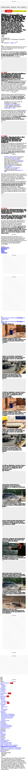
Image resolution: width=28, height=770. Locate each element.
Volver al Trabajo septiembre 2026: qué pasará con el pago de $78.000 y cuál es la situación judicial (13, 358)
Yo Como (3, 710)
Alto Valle (3, 731)
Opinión (2, 711)
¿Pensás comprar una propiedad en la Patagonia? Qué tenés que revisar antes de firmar (13, 540)
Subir (3, 755)
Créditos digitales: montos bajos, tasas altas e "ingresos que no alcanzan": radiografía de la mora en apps (14, 394)
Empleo (2, 739)
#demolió (11, 165)
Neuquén (13, 7)
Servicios (3, 692)
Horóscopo (4, 707)
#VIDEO (6, 156)
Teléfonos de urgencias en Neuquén (10, 749)
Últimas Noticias (6, 683)
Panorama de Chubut (7, 716)
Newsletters (5, 693)
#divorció (20, 160)
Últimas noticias (5, 7)
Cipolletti (2, 735)
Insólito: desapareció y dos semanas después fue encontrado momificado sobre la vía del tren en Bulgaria (13, 139)
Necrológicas (4, 741)
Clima (2, 705)
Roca (18, 7)
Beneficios (3, 751)
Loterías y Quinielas (6, 742)
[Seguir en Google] (1, 50)
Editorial (3, 713)
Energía (2, 688)
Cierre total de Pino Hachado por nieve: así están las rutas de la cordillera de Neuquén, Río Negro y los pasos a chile (13, 522)
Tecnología (4, 709)
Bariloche (23, 7)
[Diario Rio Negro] (1, 757)
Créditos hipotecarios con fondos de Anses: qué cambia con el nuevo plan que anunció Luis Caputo (14, 340)
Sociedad (3, 704)
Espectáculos (5, 701)
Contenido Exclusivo (6, 725)
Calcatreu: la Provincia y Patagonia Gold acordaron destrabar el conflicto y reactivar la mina (13, 486)
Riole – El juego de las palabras (9, 745)
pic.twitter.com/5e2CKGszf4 (12, 168)
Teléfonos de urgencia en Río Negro (10, 747)
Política (2, 684)
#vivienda (14, 159)
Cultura (2, 699)
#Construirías (14, 156)
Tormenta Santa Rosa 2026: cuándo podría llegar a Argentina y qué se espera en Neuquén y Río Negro (13, 504)
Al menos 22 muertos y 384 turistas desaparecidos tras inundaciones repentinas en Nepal (12, 376)
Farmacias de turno (6, 744)
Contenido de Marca (6, 726)
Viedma (2, 736)
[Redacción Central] (3, 35)
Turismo (2, 690)
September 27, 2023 (9, 108)
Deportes (3, 697)
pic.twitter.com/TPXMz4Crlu (12, 104)
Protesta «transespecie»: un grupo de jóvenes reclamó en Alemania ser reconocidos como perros (13, 211)
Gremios (3, 685)
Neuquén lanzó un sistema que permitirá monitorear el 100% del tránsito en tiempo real (13, 558)
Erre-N (3, 700)
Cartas (3, 719)
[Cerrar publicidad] (1, 678)
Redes (2, 694)
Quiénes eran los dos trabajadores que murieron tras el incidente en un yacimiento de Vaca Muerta (13, 611)
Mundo (3, 14)
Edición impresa (5, 728)
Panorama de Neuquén (7, 714)
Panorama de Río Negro (8, 715)
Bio (2, 708)
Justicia (3, 687)
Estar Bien (4, 703)
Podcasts (3, 723)
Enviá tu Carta (5, 720)
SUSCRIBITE (19, 11)
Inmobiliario (3, 724)
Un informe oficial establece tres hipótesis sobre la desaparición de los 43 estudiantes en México (13, 75)
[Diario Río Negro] (3, 11)
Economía (3, 689)
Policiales (3, 721)
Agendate (4, 696)
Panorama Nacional (6, 718)
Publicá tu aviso (4, 740)
